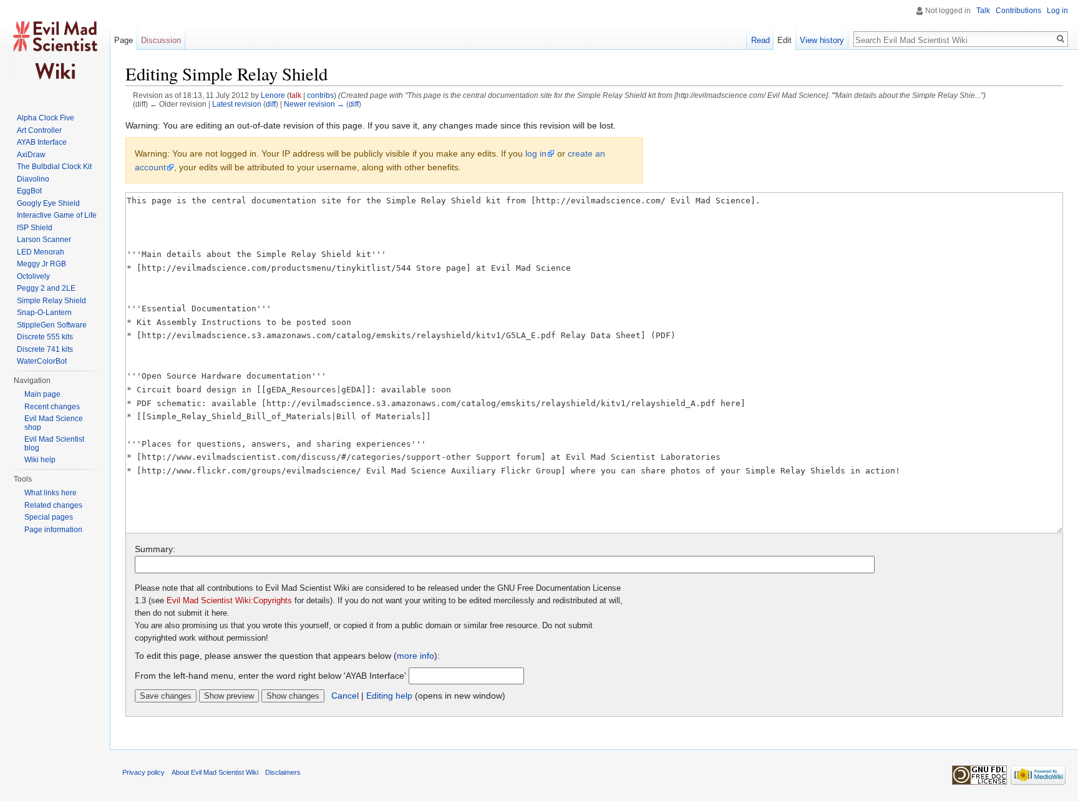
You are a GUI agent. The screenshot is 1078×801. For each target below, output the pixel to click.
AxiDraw (31, 154)
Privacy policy (143, 772)
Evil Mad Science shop (53, 423)
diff (271, 104)
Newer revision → (314, 104)
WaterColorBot (42, 361)
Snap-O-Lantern (44, 312)
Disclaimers (283, 772)
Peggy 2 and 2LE (46, 288)
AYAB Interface (42, 142)
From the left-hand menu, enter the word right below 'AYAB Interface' (270, 676)
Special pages (48, 517)
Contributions (1018, 10)
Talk (983, 10)
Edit (784, 40)
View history (822, 40)
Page (123, 40)
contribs (320, 95)
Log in (1057, 10)
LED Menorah (40, 252)
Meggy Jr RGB (41, 264)
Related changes (53, 505)
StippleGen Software (52, 325)
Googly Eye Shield (48, 203)
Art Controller (39, 130)
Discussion (161, 40)
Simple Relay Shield (51, 300)
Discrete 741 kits (45, 349)
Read (760, 40)
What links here (50, 492)
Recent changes (52, 406)
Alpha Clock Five (45, 118)
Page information (53, 529)
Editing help (389, 696)
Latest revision (236, 104)
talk (295, 95)
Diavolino (33, 179)
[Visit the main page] (55, 50)
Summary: (155, 549)
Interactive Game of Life (57, 215)
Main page (42, 394)
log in (535, 153)
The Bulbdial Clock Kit (54, 166)
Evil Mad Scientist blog (54, 443)
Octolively (33, 276)
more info (415, 656)
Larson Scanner (44, 239)
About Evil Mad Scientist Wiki (215, 772)
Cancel (345, 696)
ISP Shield (34, 227)
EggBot (29, 191)
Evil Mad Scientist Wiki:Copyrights (229, 600)
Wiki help (40, 459)
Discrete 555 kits (45, 337)
